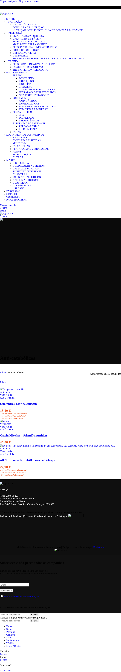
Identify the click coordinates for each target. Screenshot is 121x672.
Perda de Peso (22, 112)
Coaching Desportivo (28, 67)
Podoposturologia (26, 50)
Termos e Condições (34, 516)
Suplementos (22, 98)
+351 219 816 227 (9, 495)
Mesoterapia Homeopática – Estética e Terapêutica (49, 58)
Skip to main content (29, 1)
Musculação (22, 154)
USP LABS (18, 188)
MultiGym (19, 143)
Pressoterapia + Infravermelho (35, 47)
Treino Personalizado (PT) (31, 69)
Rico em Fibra (28, 129)
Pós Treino (26, 78)
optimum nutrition (26, 168)
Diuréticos (26, 117)
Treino (17, 75)
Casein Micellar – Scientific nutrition (23, 435)
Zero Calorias (29, 126)
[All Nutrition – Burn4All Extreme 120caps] (57, 445)
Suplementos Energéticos (37, 106)
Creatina (25, 86)
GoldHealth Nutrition (29, 165)
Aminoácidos (28, 100)
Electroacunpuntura (28, 36)
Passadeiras (21, 146)
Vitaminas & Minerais (34, 109)
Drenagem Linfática (27, 38)
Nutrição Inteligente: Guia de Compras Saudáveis (48, 30)
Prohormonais (29, 103)
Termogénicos (29, 120)
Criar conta (5, 670)
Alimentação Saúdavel (29, 123)
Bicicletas (20, 137)
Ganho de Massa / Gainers (37, 89)
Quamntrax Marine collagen (18, 403)
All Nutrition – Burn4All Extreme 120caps (27, 460)
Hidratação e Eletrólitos (37, 92)
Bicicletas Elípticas (27, 140)
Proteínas (26, 84)
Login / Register (14, 646)
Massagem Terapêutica (29, 41)
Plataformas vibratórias (31, 148)
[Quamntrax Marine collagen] (11, 389)
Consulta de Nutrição (28, 27)
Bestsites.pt (98, 547)
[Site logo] (6, 13)
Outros (18, 157)
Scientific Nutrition (27, 171)
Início (3, 372)
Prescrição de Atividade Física (34, 64)
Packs (17, 132)
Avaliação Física (24, 24)
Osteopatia (20, 55)
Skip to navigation (9, 1)
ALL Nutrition (22, 185)
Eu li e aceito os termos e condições (21, 596)
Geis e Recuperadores (34, 95)
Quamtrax (20, 174)
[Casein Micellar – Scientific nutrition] (4, 421)
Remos (17, 151)
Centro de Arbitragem (57, 516)
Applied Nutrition (25, 180)
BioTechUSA (21, 163)
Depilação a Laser (25, 52)
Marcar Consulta (8, 205)
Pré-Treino (26, 81)
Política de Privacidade (11, 516)
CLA (21, 115)
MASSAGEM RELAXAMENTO (30, 44)
